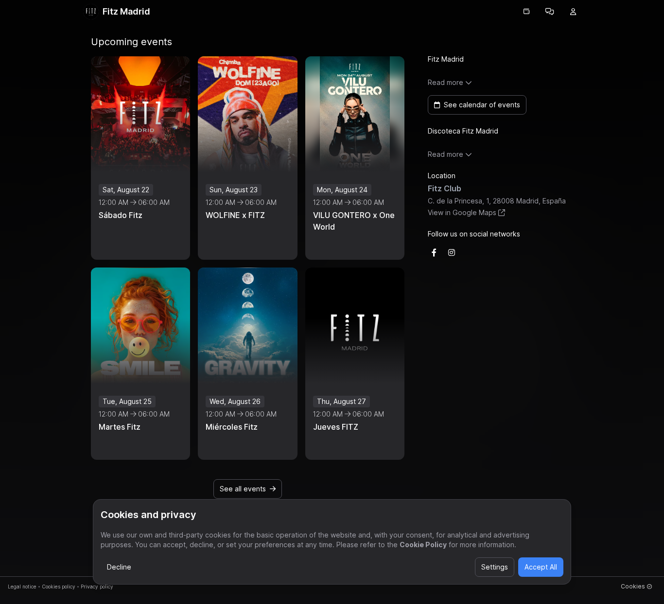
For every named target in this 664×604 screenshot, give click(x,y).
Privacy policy (97, 586)
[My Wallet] (526, 11)
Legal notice (22, 586)
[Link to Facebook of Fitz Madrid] (434, 252)
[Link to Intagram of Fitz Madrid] (451, 252)
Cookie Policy (423, 544)
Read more (445, 82)
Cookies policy (58, 586)
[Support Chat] (550, 11)
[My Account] (573, 11)
